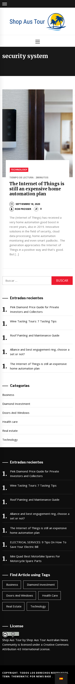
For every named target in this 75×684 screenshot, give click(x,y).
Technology (19, 169)
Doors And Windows (15, 413)
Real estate (10, 431)
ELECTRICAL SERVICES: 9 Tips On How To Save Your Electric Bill (38, 544)
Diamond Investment (16, 404)
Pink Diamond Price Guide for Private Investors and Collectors (34, 309)
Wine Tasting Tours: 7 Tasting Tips (33, 321)
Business (8, 395)
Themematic (20, 676)
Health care (10, 422)
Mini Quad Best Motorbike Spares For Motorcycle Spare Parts (35, 558)
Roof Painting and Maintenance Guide (34, 335)
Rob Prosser (23, 209)
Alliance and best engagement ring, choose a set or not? (39, 352)
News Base (44, 676)
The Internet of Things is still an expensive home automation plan (36, 188)
